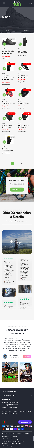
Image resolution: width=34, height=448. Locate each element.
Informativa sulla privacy (10, 439)
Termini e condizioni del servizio (12, 441)
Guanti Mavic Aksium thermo (23, 51)
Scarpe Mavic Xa (8, 51)
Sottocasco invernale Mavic (23, 102)
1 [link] (12, 163)
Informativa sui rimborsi (9, 436)
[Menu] (4, 3)
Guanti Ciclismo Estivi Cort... (7, 126)
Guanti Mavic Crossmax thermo (8, 149)
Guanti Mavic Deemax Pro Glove (8, 102)
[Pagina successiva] (21, 163)
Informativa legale (8, 446)
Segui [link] (28, 356)
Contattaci (15, 189)
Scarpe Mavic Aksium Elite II (23, 76)
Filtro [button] (7, 30)
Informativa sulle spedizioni (11, 443)
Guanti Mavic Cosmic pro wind (8, 76)
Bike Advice (11, 433)
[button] (30, 3)
